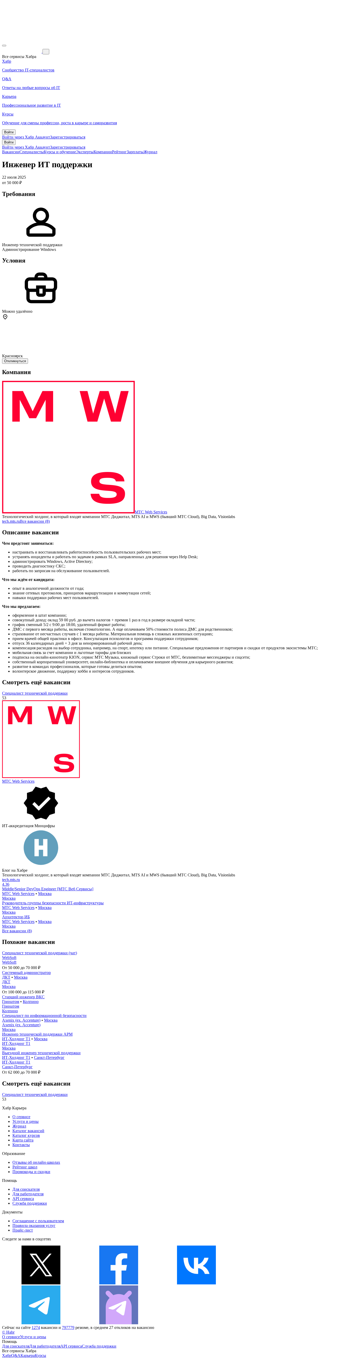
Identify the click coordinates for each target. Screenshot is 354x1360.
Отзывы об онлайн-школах (36, 1162)
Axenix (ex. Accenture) (21, 1020)
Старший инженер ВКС (23, 997)
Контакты (21, 1145)
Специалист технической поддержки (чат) (39, 953)
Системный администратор (26, 972)
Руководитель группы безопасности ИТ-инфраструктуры (53, 903)
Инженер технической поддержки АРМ (37, 1034)
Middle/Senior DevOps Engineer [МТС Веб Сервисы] (47, 889)
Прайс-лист (22, 1230)
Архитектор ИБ (16, 917)
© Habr (8, 1332)
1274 (36, 1327)
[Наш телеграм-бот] (119, 1323)
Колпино (31, 1001)
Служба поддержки (29, 1203)
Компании (103, 152)
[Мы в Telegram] (41, 1323)
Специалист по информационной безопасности (44, 1015)
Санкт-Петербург (49, 1057)
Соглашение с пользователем (38, 1221)
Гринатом (10, 1001)
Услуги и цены (25, 1121)
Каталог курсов (26, 1135)
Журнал (150, 152)
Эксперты (85, 152)
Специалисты (31, 152)
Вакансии (10, 152)
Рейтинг (119, 152)
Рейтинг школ (24, 1167)
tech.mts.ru (11, 521)
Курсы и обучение (60, 152)
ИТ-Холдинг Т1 (16, 1039)
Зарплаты (135, 152)
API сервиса (23, 1198)
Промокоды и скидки (31, 1171)
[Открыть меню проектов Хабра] (4, 45)
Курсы (40, 1355)
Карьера (27, 1355)
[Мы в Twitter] (41, 1283)
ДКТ (6, 977)
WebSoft (9, 957)
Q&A (15, 1355)
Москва (45, 893)
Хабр (6, 1355)
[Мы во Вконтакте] (196, 1283)
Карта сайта (22, 1140)
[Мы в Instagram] (274, 1283)
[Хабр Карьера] (22, 51)
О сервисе (21, 1117)
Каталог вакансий (28, 1131)
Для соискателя (26, 1189)
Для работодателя (28, 1194)
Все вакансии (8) (35, 521)
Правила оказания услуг (33, 1225)
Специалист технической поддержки (35, 693)
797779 (68, 1327)
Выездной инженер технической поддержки (41, 1053)
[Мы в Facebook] (119, 1283)
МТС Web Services (151, 512)
